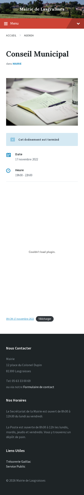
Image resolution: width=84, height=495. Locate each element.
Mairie (17, 63)
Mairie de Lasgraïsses (42, 9)
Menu (14, 23)
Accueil (11, 35)
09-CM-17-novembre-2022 (20, 318)
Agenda (29, 35)
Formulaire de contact (38, 387)
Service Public (15, 466)
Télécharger (44, 318)
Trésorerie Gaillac (18, 461)
